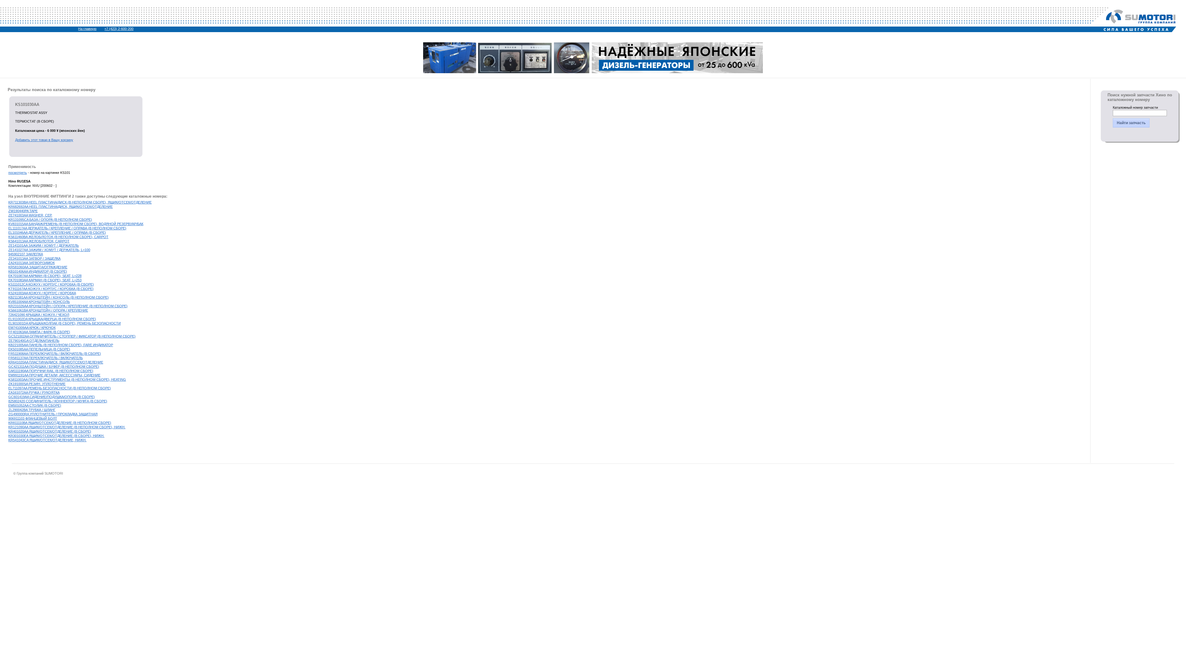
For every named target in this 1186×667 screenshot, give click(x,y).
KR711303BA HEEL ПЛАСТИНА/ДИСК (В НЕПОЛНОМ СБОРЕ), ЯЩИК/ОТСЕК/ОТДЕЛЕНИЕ (80, 202)
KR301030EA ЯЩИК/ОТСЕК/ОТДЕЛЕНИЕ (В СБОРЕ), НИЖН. (56, 436)
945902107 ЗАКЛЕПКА (25, 254)
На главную (87, 29)
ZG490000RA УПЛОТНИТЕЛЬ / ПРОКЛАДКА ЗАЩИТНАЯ (53, 414)
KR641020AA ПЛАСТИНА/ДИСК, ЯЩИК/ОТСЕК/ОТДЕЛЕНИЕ (55, 362)
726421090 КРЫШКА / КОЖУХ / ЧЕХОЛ (38, 315)
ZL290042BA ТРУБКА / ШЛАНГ (32, 410)
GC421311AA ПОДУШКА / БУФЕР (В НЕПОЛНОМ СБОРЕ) (53, 366)
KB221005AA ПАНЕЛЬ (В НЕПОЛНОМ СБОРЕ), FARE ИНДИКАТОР (60, 345)
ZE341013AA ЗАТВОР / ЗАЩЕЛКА (34, 258)
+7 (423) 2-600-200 (118, 29)
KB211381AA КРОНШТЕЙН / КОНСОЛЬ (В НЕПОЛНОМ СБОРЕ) (58, 297)
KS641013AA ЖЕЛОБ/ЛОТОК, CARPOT (38, 241)
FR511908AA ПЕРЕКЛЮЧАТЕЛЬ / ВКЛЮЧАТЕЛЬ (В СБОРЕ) (54, 353)
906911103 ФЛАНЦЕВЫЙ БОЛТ (32, 418)
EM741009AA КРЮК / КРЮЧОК (32, 327)
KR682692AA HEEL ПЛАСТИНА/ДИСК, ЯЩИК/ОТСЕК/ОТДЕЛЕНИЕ (60, 206)
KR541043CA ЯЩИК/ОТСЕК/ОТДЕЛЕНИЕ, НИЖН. (47, 440)
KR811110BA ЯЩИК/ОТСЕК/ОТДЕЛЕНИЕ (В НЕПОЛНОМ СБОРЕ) (59, 423)
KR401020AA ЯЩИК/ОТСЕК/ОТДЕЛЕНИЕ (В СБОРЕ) (49, 431)
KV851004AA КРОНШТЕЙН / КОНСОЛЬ (39, 302)
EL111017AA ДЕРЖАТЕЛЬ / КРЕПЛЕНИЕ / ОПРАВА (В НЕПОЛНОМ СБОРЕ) (67, 228)
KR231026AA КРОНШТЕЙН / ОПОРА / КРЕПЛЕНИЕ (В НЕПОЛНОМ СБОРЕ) (68, 306)
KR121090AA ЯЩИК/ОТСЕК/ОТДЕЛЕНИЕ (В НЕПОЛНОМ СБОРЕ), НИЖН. (66, 427)
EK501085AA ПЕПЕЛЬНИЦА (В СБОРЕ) (39, 349)
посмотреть (17, 172)
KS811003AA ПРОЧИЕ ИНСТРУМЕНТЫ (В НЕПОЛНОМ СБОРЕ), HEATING (67, 379)
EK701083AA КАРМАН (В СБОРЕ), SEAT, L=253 (45, 280)
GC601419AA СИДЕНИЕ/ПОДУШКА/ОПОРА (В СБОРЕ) (51, 397)
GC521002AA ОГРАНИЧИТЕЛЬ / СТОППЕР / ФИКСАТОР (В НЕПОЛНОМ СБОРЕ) (72, 336)
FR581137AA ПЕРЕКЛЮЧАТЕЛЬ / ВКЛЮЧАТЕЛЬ (45, 358)
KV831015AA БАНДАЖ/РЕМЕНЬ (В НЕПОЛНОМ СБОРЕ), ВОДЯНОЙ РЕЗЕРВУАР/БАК (75, 224)
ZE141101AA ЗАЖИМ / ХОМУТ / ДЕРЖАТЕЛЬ (43, 245)
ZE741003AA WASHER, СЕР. (30, 215)
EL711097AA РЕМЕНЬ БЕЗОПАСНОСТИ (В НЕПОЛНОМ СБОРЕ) (59, 388)
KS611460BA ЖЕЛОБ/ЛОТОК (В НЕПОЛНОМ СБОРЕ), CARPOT (58, 237)
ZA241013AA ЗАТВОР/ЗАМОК (31, 263)
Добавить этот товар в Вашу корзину (44, 140)
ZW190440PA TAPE (23, 211)
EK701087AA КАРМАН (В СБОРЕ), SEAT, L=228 (45, 276)
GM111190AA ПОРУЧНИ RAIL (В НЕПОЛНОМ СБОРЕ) (50, 371)
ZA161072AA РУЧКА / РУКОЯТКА (34, 392)
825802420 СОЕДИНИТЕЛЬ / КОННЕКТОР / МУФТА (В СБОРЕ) (57, 401)
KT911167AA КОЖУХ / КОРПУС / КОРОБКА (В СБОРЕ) (51, 289)
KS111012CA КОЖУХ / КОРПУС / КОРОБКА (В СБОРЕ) (51, 284)
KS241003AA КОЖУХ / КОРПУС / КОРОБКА (42, 293)
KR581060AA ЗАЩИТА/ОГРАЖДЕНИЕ (37, 267)
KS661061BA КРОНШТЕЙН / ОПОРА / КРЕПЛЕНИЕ (48, 310)
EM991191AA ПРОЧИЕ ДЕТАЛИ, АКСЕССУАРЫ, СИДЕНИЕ (54, 375)
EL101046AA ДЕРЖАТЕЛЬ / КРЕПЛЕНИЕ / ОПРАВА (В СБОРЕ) (57, 232)
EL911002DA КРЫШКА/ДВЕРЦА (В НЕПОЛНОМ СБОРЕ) (52, 319)
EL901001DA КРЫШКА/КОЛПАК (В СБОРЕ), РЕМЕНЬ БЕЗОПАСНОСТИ (64, 323)
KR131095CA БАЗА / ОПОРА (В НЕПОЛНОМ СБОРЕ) (50, 219)
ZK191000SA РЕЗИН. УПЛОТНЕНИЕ (36, 384)
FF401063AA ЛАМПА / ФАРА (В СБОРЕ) (39, 332)
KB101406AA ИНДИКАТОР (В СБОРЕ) (37, 271)
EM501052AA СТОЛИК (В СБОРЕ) (34, 405)
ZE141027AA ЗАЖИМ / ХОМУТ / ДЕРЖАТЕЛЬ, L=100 (49, 250)
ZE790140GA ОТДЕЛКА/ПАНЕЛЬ (33, 340)
